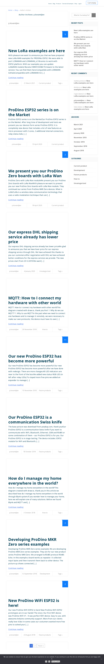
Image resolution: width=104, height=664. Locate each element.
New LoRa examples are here (36, 50)
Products (58, 3)
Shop (75, 3)
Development (45, 574)
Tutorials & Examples (67, 3)
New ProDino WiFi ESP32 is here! (33, 603)
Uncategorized (44, 271)
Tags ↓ (60, 83)
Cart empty (92, 3)
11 (65, 339)
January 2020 (79, 133)
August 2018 (79, 150)
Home (50, 3)
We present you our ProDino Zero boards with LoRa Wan (35, 173)
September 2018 (80, 146)
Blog (54, 3)
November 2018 (80, 137)
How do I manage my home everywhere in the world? (34, 481)
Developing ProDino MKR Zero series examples (32, 542)
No (49, 661)
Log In (79, 3)
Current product (45, 83)
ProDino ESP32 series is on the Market (33, 112)
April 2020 (78, 129)
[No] (101, 659)
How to (45, 329)
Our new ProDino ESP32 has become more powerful (34, 358)
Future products (45, 390)
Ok (46, 661)
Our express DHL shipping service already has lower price (33, 236)
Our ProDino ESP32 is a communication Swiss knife (35, 420)
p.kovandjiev (14, 83)
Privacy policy (55, 661)
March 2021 (78, 124)
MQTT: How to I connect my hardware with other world (34, 300)
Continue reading (15, 77)
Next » (41, 646)
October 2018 (79, 142)
